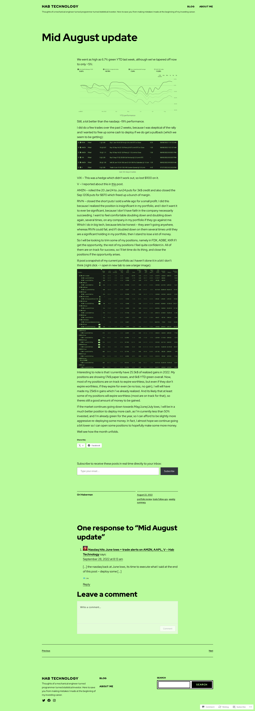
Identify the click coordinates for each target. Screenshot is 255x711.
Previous (46, 650)
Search (201, 684)
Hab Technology (60, 6)
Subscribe (169, 471)
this (114, 184)
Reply (86, 584)
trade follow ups (160, 499)
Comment (167, 628)
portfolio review (144, 499)
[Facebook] (49, 700)
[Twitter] (43, 700)
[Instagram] (54, 700)
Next (211, 650)
